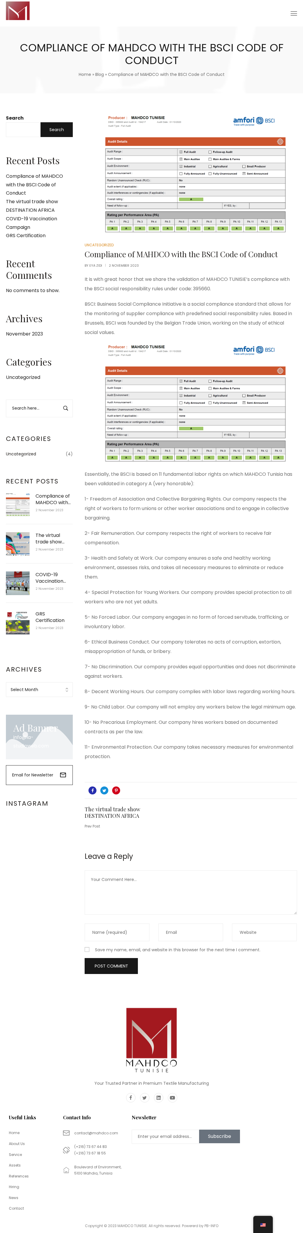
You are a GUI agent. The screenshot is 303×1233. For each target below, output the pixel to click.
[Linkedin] (158, 1097)
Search (15, 118)
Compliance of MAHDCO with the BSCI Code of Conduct (34, 185)
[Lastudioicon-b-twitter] (144, 1097)
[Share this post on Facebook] (92, 790)
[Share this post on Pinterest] (116, 790)
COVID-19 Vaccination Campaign (49, 578)
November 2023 (24, 333)
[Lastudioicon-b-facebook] (131, 1097)
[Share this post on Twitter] (104, 790)
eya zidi (95, 265)
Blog (99, 74)
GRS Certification (26, 235)
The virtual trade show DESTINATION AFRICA (51, 538)
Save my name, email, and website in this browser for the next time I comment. (177, 950)
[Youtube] (172, 1097)
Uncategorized (23, 377)
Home (85, 74)
